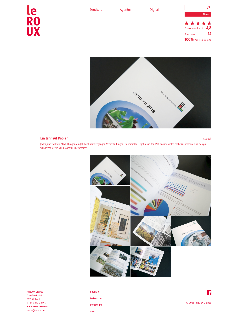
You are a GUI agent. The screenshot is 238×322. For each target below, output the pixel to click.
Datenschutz (96, 298)
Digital (154, 9)
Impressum (96, 305)
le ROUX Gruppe (203, 303)
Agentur (125, 9)
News (206, 14)
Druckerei (96, 9)
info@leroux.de (36, 310)
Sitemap (94, 291)
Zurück (207, 139)
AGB (92, 311)
